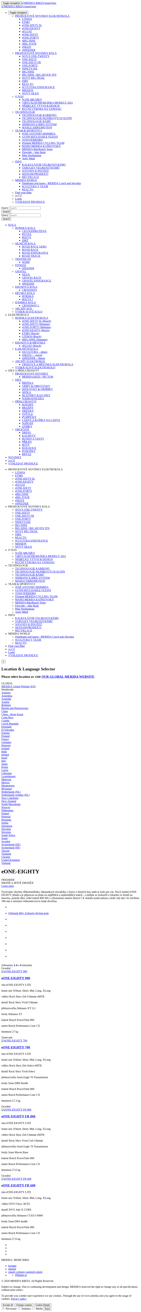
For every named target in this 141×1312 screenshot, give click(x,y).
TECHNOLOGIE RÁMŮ (36, 121)
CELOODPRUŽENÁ (34, 231)
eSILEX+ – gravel (32, 355)
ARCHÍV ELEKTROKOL (30, 361)
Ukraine (5, 856)
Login (18, 198)
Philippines (7, 810)
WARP (26, 262)
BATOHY (28, 404)
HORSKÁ (28, 296)
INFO (18, 161)
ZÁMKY (27, 426)
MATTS (26, 237)
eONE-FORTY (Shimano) (36, 327)
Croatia (5, 720)
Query (4, 207)
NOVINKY (14, 457)
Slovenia (6, 832)
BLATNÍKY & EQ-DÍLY (36, 395)
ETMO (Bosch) (30, 333)
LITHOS (27, 19)
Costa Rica (7, 717)
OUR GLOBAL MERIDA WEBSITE (67, 676)
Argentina (6, 695)
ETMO (26, 22)
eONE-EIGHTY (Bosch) (36, 330)
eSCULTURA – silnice (34, 352)
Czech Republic (10, 723)
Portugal (5, 816)
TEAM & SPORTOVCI (28, 130)
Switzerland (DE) (10, 844)
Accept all (8, 1305)
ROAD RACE (30, 249)
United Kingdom (10, 860)
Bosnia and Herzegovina (14, 708)
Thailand (6, 853)
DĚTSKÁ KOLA (25, 293)
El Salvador (7, 729)
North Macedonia (10, 804)
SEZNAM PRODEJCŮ (35, 174)
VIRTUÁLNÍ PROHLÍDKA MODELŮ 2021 (47, 102)
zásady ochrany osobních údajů (25, 1272)
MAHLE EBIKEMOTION (37, 127)
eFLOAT (27, 31)
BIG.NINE (28, 71)
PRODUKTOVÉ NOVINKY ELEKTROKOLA (42, 15)
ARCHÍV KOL (23, 308)
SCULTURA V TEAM (35, 186)
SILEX (26, 274)
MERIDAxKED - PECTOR (37, 376)
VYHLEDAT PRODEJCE (30, 201)
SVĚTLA (27, 413)
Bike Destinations (31, 155)
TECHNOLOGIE (25, 112)
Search (6, 211)
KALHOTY (29, 435)
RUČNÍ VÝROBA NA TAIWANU (42, 108)
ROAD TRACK (31, 255)
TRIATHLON (23, 259)
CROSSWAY (29, 290)
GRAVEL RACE (31, 277)
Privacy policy (19, 1298)
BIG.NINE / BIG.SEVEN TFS (39, 74)
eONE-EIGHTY (31, 28)
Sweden (5, 841)
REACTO (27, 84)
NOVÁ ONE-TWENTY (36, 56)
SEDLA (26, 392)
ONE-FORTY (30, 65)
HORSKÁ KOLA (25, 228)
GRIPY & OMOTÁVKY (36, 386)
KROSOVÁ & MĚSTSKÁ (30, 342)
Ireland (5, 754)
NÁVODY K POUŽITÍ (35, 170)
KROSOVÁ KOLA (26, 286)
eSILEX (26, 46)
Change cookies (24, 1305)
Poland (5, 813)
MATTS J (27, 299)
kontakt (12, 1265)
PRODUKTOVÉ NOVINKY (31, 373)
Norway (5, 807)
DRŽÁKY (28, 410)
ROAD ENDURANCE (35, 252)
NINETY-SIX (29, 68)
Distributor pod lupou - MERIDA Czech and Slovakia (51, 183)
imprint (12, 1268)
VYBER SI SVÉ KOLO (28, 311)
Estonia (5, 732)
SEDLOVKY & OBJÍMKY (37, 389)
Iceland (5, 748)
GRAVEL (20, 271)
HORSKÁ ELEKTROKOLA (31, 317)
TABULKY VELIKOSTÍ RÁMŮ (41, 167)
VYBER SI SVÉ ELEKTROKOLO (35, 367)
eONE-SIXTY (30, 34)
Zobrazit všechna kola (36, 913)
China (4, 711)
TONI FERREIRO (32, 139)
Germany (6, 742)
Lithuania (6, 773)
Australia (6, 698)
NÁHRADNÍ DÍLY (33, 398)
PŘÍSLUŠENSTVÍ (25, 401)
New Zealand (8, 801)
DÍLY (18, 379)
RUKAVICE (29, 448)
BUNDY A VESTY (33, 438)
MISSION (27, 90)
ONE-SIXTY (29, 59)
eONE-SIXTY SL (32, 25)
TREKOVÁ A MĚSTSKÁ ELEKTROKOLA (47, 364)
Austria (5, 702)
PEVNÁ (26, 234)
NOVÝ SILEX (30, 93)
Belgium (6, 705)
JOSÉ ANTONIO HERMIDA (39, 133)
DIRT (25, 81)
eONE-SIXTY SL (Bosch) (36, 321)
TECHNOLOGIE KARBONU (39, 115)
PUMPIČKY (29, 417)
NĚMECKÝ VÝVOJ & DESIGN (41, 105)
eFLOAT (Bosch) (31, 345)
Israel (4, 757)
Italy (3, 760)
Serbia (4, 822)
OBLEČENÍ (22, 429)
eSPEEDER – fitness (33, 358)
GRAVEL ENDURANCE (36, 280)
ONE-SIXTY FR (31, 62)
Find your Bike (23, 192)
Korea (4, 767)
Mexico (5, 782)
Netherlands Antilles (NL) (15, 794)
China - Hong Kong (12, 714)
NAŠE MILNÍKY (32, 99)
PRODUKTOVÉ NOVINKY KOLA (36, 53)
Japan (4, 763)
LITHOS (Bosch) (31, 336)
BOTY (26, 444)
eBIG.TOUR (29, 43)
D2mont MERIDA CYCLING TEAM (43, 143)
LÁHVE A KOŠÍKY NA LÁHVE (41, 420)
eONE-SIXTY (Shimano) (36, 324)
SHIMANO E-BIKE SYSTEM (39, 124)
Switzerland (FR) (10, 847)
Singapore (6, 825)
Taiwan (5, 850)
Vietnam (5, 863)
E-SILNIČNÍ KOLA (26, 348)
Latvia (4, 770)
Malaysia (6, 779)
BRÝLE (26, 454)
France (5, 739)
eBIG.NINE (28, 40)
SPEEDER (28, 268)
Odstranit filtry (16, 913)
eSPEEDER (28, 50)
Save (47, 1309)
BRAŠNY (28, 407)
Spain (4, 838)
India (4, 751)
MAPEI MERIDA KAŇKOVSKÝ (41, 146)
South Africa (8, 835)
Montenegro (8, 785)
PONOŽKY (29, 451)
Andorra (5, 692)
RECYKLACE (30, 177)
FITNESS (20, 265)
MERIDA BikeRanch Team (37, 149)
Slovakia (6, 829)
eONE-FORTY (30, 37)
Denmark (6, 726)
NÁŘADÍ (27, 423)
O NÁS (19, 96)
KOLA (12, 224)
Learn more (7, 886)
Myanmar (6, 788)
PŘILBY (27, 441)
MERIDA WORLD (26, 180)
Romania (6, 819)
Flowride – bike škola (34, 152)
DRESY (26, 432)
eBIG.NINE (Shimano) (34, 339)
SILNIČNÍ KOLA (25, 243)
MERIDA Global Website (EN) (18, 686)
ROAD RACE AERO (34, 246)
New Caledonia (9, 798)
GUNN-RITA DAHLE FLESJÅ (40, 136)
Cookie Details (43, 1305)
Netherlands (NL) (11, 791)
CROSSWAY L (30, 305)
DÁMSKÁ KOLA (25, 302)
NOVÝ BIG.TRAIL (33, 77)
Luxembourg (8, 776)
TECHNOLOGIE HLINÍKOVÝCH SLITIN (47, 118)
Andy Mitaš (28, 158)
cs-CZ (11, 649)
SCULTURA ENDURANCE (38, 87)
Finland (5, 736)
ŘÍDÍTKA (28, 382)
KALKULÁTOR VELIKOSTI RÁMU (44, 164)
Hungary (6, 745)
